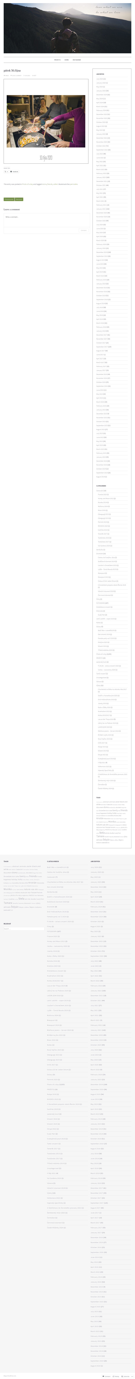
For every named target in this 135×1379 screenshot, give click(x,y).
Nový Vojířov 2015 (104, 739)
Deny (123, 804)
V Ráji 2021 (101, 762)
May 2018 (99, 315)
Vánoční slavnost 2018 (106, 591)
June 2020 (100, 228)
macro (101, 822)
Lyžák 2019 (24, 886)
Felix (119, 811)
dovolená (118, 807)
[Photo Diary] (67, 28)
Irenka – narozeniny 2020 (106, 670)
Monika (112, 821)
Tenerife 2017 (102, 534)
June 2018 (100, 311)
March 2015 (100, 449)
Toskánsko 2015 (103, 538)
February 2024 (101, 110)
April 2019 (99, 272)
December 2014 (101, 461)
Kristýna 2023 (102, 642)
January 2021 (101, 209)
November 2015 (101, 418)
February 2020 (101, 244)
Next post (19, 199)
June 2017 (100, 355)
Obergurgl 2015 (103, 514)
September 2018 (102, 299)
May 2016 (99, 394)
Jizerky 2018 (102, 703)
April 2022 (99, 165)
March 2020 (100, 240)
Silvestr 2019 (102, 646)
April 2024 (99, 102)
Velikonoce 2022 (103, 766)
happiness (103, 813)
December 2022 (101, 138)
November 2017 (101, 339)
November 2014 (101, 465)
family (115, 810)
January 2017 (101, 370)
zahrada (99, 840)
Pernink (112, 827)
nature (99, 824)
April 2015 (99, 445)
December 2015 (101, 414)
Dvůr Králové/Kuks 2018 (106, 699)
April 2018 (99, 319)
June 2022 (100, 158)
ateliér (117, 802)
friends (49, 184)
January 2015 (101, 457)
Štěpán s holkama (35, 907)
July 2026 (99, 79)
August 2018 (100, 303)
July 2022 (99, 154)
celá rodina (103, 804)
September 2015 (102, 425)
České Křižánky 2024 (105, 788)
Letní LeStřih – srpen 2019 (105, 619)
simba (97, 833)
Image (7, 75)
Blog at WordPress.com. (10, 1376)
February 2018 (101, 327)
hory (121, 813)
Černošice (101, 784)
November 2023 (101, 118)
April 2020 (99, 236)
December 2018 (101, 288)
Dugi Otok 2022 (37, 873)
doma (44, 184)
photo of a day (16, 895)
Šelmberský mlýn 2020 (105, 780)
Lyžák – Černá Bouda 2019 (107, 569)
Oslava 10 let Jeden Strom (107, 581)
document (99, 807)
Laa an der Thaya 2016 (105, 719)
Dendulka (99, 550)
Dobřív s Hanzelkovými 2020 (107, 696)
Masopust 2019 (103, 577)
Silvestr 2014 (102, 751)
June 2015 (100, 437)
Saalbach (120, 830)
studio (112, 833)
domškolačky (112, 807)
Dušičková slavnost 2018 (106, 561)
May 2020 (99, 232)
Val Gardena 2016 (104, 546)
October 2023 (101, 122)
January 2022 (101, 177)
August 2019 (100, 260)
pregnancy (102, 830)
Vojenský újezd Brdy (105, 770)
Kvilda (111, 818)
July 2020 (99, 225)
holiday (109, 813)
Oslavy (98, 626)
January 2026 (101, 83)
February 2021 (101, 205)
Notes (98, 623)
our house (106, 827)
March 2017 (100, 362)
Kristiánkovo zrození (103, 607)
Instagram (77, 60)
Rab (111, 830)
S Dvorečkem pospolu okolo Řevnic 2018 (112, 585)
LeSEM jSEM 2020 (104, 727)
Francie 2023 (102, 494)
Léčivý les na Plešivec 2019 (107, 723)
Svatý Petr (101, 615)
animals (112, 802)
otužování (99, 827)
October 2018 (101, 295)
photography (118, 827)
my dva (117, 822)
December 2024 (101, 95)
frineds (98, 813)
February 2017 (101, 366)
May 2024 (99, 99)
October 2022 (101, 146)
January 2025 (101, 91)
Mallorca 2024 (103, 506)
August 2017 (100, 351)
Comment (84, 230)
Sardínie (124, 830)
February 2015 (101, 453)
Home (67, 60)
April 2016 (99, 398)
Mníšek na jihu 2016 (104, 735)
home (118, 813)
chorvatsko (115, 804)
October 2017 (101, 343)
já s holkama (102, 815)
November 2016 (101, 378)
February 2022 (101, 173)
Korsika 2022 (117, 815)
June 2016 (100, 390)
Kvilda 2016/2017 (104, 715)
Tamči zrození (101, 674)
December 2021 (101, 181)
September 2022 (102, 150)
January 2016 (101, 410)
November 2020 (101, 217)
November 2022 (101, 142)
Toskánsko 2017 (103, 542)
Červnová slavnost (104, 595)
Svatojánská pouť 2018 (106, 759)
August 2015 (100, 429)
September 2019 (102, 256)
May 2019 (99, 268)
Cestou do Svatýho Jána (106, 557)
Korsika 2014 (102, 502)
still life (107, 833)
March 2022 (100, 169)
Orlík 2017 (101, 743)
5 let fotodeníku (99, 802)
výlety (125, 837)
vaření (55, 184)
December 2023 (101, 114)
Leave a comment (16, 75)
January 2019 (101, 284)
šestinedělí (105, 842)
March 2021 (100, 201)
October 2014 (101, 469)
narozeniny (122, 822)
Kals (107, 815)
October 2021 (101, 185)
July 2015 (99, 433)
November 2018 (101, 292)
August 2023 (100, 126)
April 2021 (99, 197)
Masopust (101, 573)
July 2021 (99, 189)
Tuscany (111, 836)
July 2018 (99, 307)
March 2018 (100, 323)
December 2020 (101, 213)
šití (108, 842)
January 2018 (101, 331)
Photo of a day (27, 184)
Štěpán (106, 839)
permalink (74, 184)
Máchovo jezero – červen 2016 (108, 731)
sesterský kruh (101, 662)
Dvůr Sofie (109, 811)
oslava (124, 825)
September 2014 (102, 473)
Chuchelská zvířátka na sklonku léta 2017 (112, 689)
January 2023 (101, 134)
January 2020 (101, 248)
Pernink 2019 (102, 522)
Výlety (98, 685)
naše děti (105, 825)
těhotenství (117, 836)
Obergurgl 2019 (103, 518)
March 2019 (100, 276)
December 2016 (101, 374)
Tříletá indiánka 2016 (105, 650)
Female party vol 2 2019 (106, 638)
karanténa (111, 815)
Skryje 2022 (102, 755)
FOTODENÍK (100, 603)
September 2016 (102, 386)
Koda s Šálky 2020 (104, 707)
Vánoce (98, 681)
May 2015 (99, 441)
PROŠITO (57, 60)
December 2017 (101, 335)
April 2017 (99, 359)
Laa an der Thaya (118, 818)
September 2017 (102, 347)
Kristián (100, 818)
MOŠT (34, 75)
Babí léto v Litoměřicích (106, 630)
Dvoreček (99, 554)
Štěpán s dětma (114, 840)
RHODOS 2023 (103, 526)
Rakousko (114, 830)
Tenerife (107, 836)
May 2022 (99, 162)
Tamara (100, 836)
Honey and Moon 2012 (106, 498)
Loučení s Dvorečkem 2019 (107, 565)
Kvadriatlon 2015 (104, 711)
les (123, 818)
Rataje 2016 (102, 747)
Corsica (119, 804)
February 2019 (101, 280)
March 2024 (100, 106)
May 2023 (99, 130)
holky (114, 813)
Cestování (99, 491)
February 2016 (101, 406)
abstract (106, 802)
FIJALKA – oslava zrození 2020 (108, 666)
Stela (102, 832)
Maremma (105, 822)
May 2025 (99, 87)
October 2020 (101, 221)
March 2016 (100, 402)
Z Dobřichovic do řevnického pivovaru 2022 (112, 774)
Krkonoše (99, 611)
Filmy (98, 599)
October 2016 (101, 382)
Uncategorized (101, 678)
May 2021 (99, 193)
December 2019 (101, 252)
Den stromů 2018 (104, 634)
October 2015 (101, 421)
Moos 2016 (101, 510)
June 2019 (100, 264)
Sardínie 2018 (102, 530)
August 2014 (100, 477)
